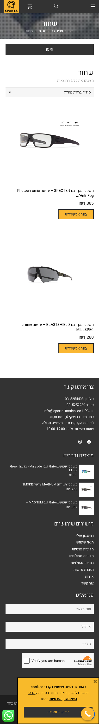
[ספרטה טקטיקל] (11, 6)
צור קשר (87, 583)
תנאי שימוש (85, 542)
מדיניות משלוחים (81, 556)
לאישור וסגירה (58, 712)
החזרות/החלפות (82, 563)
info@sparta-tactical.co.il (63, 411)
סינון (49, 49)
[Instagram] (80, 442)
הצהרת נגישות (84, 569)
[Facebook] (89, 442)
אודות (89, 576)
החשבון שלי (85, 535)
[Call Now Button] (87, 713)
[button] (93, 6)
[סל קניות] (29, 6)
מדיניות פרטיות (83, 549)
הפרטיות (56, 698)
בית (71, 31)
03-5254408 (74, 399)
